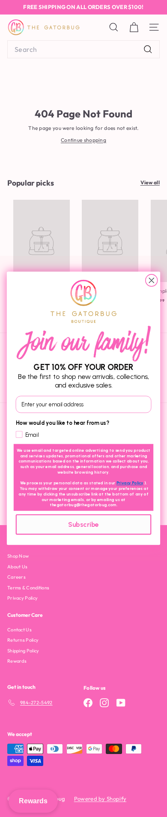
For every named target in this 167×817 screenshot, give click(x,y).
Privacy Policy (129, 483)
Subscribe (83, 525)
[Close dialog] (152, 280)
